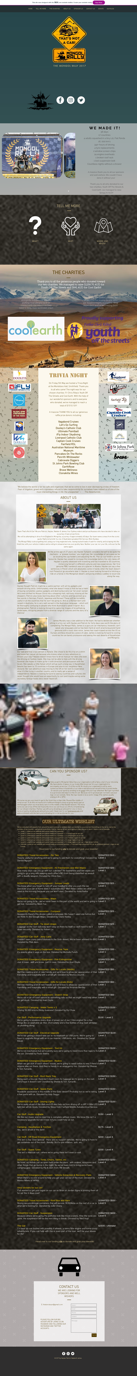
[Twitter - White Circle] (81, 100)
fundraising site (74, 811)
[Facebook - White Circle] (60, 100)
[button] (32, 155)
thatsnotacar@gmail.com (53, 1305)
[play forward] (72, 155)
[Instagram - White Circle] (70, 100)
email (83, 791)
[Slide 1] (68, 191)
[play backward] (4, 155)
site (64, 849)
